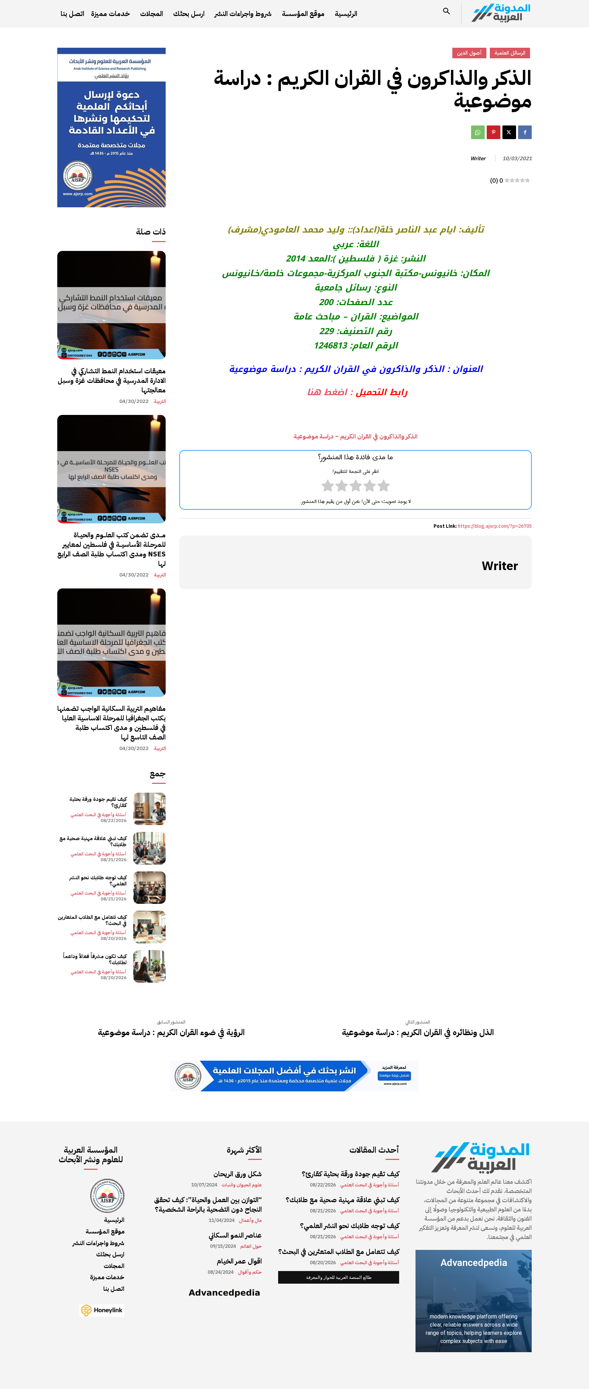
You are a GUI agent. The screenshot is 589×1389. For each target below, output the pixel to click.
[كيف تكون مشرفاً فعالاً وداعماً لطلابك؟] (149, 966)
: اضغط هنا (328, 392)
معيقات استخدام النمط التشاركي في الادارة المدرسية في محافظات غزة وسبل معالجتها (112, 380)
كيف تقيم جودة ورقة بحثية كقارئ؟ (98, 802)
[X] (509, 132)
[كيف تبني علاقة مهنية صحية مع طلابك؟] (149, 848)
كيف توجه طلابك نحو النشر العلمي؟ (98, 880)
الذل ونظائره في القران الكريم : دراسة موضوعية (418, 1032)
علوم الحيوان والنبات (242, 1185)
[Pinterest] (493, 132)
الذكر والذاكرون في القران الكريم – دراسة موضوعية (355, 436)
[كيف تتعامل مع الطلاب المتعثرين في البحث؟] (149, 927)
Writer (477, 158)
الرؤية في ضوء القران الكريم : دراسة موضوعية (171, 1032)
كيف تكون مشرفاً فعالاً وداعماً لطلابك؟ (94, 959)
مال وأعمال (250, 1221)
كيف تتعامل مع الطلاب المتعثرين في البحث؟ (92, 920)
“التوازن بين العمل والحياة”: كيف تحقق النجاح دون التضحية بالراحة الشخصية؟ (208, 1204)
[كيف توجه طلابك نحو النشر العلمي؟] (149, 887)
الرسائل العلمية (510, 53)
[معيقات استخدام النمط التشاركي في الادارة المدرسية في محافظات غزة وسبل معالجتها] (111, 305)
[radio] (383, 487)
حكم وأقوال (250, 1272)
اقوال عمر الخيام (239, 1261)
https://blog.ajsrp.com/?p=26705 (495, 526)
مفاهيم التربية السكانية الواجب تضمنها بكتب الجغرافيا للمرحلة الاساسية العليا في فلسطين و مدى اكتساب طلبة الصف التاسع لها (111, 722)
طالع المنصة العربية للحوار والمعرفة (339, 1277)
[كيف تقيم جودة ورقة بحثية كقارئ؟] (149, 809)
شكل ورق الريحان (237, 1174)
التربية (160, 401)
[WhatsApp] (478, 132)
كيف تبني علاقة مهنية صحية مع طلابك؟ (92, 841)
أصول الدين (469, 53)
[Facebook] (525, 132)
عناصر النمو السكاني (235, 1235)
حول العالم (251, 1246)
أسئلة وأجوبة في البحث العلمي (98, 815)
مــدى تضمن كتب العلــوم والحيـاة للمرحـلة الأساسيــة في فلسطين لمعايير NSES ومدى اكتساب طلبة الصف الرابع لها (111, 549)
